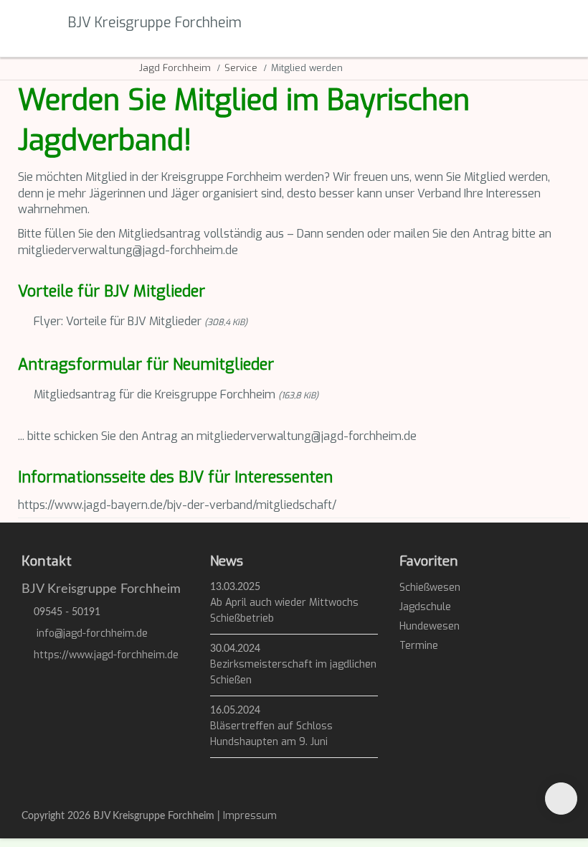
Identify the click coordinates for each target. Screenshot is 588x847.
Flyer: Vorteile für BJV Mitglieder (140, 321)
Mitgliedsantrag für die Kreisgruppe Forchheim (176, 394)
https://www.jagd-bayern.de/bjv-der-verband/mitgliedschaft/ (177, 505)
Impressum (250, 816)
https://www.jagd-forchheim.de (106, 655)
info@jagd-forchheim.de (92, 633)
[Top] (561, 798)
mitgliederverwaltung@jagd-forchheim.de (128, 250)
